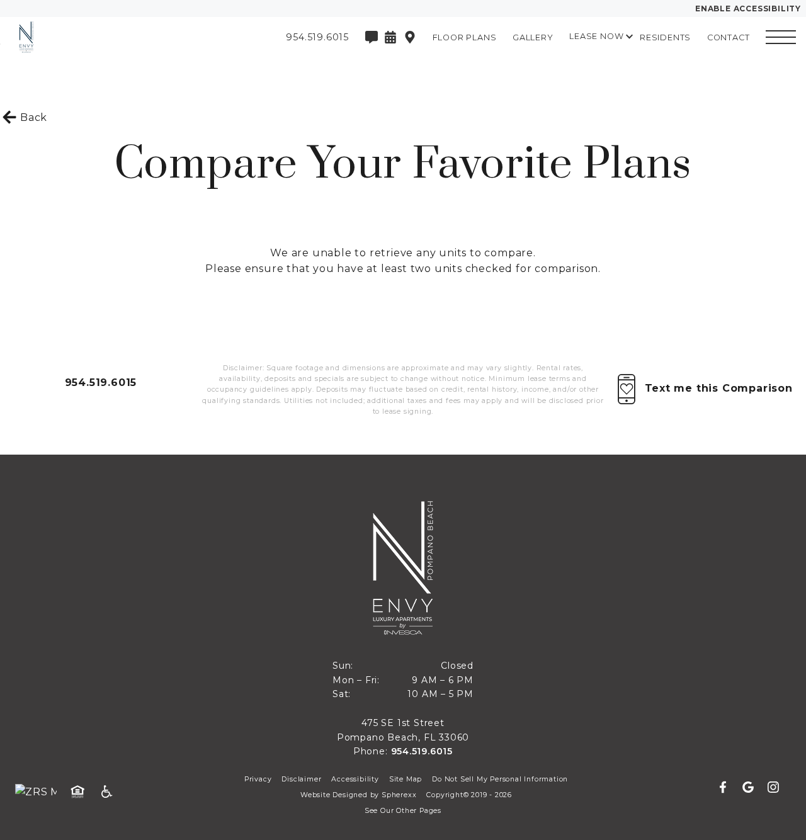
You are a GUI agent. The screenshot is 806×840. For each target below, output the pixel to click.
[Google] (753, 788)
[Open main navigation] (781, 37)
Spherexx (399, 795)
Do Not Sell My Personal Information (500, 779)
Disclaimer (301, 779)
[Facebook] (728, 788)
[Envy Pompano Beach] (78, 37)
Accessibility (354, 779)
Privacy (258, 779)
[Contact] (371, 37)
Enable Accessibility (748, 8)
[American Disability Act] (110, 792)
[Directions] (410, 37)
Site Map (405, 779)
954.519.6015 (101, 383)
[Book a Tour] (390, 37)
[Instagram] (773, 788)
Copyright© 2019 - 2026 (469, 795)
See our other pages (403, 811)
